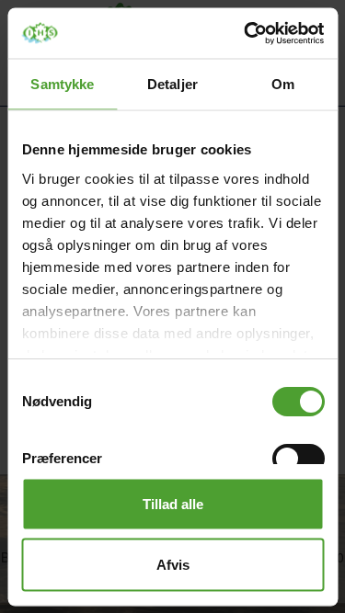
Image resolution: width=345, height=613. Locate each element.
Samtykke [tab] (62, 84)
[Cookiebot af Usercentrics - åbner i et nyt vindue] (245, 33)
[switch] (297, 458)
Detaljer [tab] (172, 84)
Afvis (173, 564)
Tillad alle (173, 504)
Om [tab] (282, 84)
